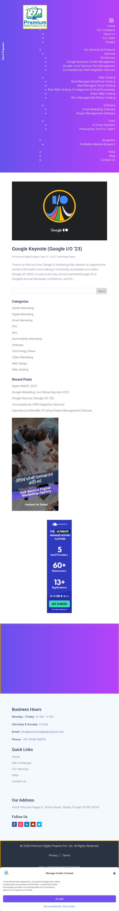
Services (109, 53)
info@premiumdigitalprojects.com (42, 731)
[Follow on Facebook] (14, 824)
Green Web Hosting (102, 93)
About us (109, 34)
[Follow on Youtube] (33, 824)
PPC (14, 326)
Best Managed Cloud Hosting (96, 85)
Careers (110, 42)
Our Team (108, 38)
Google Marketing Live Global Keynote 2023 (40, 392)
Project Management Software (95, 113)
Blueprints (108, 140)
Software (109, 105)
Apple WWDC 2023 (24, 386)
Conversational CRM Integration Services (89, 69)
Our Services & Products (99, 49)
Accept (59, 898)
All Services (107, 57)
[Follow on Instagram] (20, 824)
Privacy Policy (69, 906)
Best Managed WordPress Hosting (93, 81)
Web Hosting (107, 77)
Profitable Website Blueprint (97, 144)
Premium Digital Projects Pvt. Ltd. (52, 845)
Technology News (66, 256)
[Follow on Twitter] (39, 824)
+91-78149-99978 (34, 739)
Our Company (106, 30)
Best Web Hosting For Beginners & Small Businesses (81, 89)
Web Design (19, 363)
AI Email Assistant (104, 125)
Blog (112, 155)
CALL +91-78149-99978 (84, 677)
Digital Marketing (22, 314)
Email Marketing (22, 320)
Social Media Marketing (27, 338)
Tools (111, 121)
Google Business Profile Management (91, 61)
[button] (114, 873)
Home (111, 25)
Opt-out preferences (52, 906)
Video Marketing (22, 357)
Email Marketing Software (98, 109)
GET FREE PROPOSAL (37, 677)
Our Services (20, 769)
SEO (15, 332)
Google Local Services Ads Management (89, 65)
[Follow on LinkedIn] (26, 824)
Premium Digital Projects (27, 256)
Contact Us (108, 159)
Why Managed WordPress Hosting (93, 97)
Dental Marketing (23, 308)
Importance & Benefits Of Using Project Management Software (52, 410)
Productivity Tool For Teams (97, 129)
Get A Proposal (21, 763)
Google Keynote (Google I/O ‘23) (47, 249)
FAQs (111, 151)
